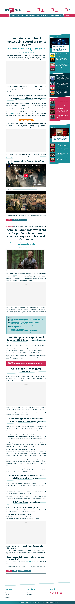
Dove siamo (7, 594)
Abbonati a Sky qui (26, 120)
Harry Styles (50, 15)
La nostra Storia (30, 596)
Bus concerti (32, 15)
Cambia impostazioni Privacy (38, 602)
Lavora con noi (8, 596)
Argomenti (33, 10)
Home (11, 34)
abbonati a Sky (14, 113)
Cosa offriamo (46, 10)
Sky (24, 219)
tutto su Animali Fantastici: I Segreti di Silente (25, 189)
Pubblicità (7, 597)
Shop (61, 10)
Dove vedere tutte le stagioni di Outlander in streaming (25, 363)
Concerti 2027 (24, 15)
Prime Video (58, 15)
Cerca (69, 10)
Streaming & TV (16, 34)
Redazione (29, 594)
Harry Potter (17, 219)
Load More (26, 576)
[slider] (25, 212)
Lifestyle (11, 226)
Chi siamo (29, 592)
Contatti (7, 592)
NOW (15, 570)
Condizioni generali (20, 602)
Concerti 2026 (15, 15)
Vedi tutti (68, 15)
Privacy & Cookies (28, 602)
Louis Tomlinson (41, 15)
